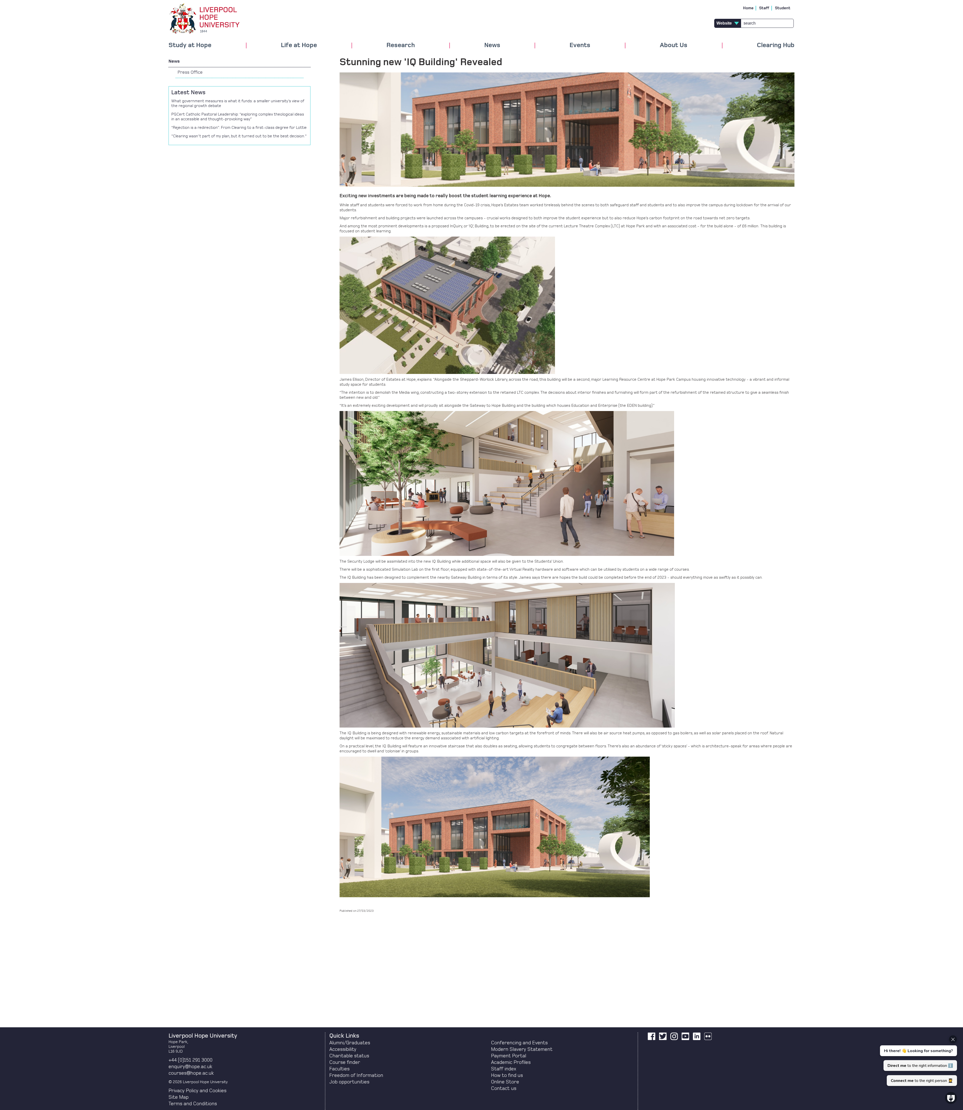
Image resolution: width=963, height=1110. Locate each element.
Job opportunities (349, 1081)
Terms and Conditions (193, 1103)
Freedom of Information (356, 1075)
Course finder (344, 1062)
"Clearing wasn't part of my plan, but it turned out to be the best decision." (239, 136)
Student (782, 8)
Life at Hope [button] (299, 45)
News (174, 61)
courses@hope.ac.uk (191, 1073)
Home (748, 8)
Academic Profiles (511, 1062)
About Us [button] (673, 45)
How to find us (507, 1075)
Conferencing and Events (519, 1042)
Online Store (505, 1081)
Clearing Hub (775, 45)
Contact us (503, 1088)
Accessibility (342, 1049)
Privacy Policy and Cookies (197, 1090)
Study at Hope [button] (190, 45)
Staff (764, 8)
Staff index (503, 1068)
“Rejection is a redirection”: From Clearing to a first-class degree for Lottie (239, 128)
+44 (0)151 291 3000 (190, 1060)
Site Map (179, 1097)
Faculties (339, 1068)
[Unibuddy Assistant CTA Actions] (918, 1060)
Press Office (190, 72)
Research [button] (400, 45)
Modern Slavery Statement (521, 1049)
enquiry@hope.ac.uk (190, 1066)
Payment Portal (508, 1055)
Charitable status (349, 1055)
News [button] (492, 45)
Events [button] (580, 45)
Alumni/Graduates (349, 1042)
